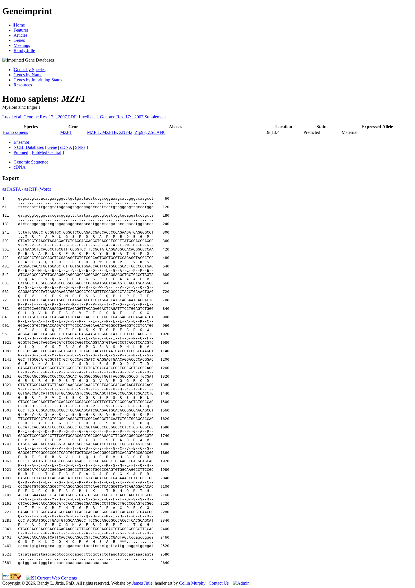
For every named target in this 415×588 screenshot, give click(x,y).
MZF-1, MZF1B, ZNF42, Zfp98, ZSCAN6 (126, 132)
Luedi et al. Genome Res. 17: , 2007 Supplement (122, 116)
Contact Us (219, 583)
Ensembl (21, 142)
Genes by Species (29, 69)
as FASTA (11, 189)
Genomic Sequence (31, 162)
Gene (52, 147)
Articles (20, 35)
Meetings (22, 45)
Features (21, 30)
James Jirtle (142, 583)
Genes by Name (28, 74)
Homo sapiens (15, 132)
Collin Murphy (192, 583)
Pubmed (21, 152)
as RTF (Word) (37, 189)
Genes (19, 40)
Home (19, 25)
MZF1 (66, 132)
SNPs (80, 147)
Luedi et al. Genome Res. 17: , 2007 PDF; (40, 116)
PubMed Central (46, 152)
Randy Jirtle (24, 50)
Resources (23, 84)
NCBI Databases (29, 147)
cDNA (66, 147)
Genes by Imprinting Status (38, 79)
